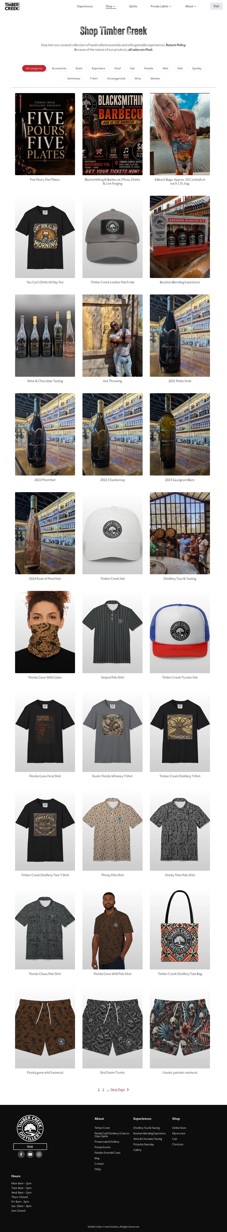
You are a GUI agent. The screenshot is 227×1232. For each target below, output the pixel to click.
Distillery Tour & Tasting (146, 1128)
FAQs (98, 1169)
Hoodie (148, 68)
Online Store (179, 1128)
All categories (34, 68)
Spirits (133, 6)
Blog (97, 1158)
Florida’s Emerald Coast (107, 1153)
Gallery (137, 1150)
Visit (216, 6)
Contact (99, 1164)
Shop (109, 6)
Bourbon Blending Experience (149, 1133)
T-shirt (94, 78)
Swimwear (74, 78)
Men (165, 68)
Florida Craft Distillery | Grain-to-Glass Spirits (112, 1135)
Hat (132, 68)
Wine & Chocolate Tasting (147, 1139)
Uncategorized (116, 78)
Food (118, 68)
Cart (174, 1139)
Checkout (177, 1144)
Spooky (196, 68)
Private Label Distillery (107, 1142)
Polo (180, 68)
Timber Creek (102, 1128)
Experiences (85, 6)
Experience (98, 68)
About (189, 6)
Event (79, 68)
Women (155, 78)
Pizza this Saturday (143, 1144)
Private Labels (159, 6)
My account (178, 1133)
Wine (138, 78)
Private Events (103, 1147)
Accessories (59, 68)
